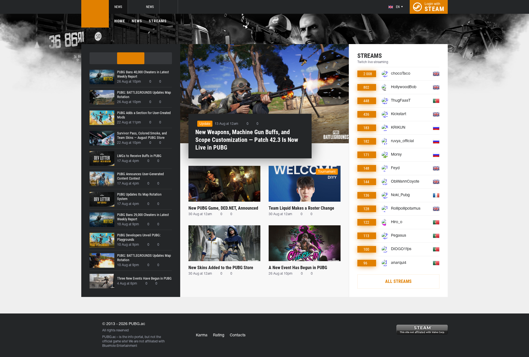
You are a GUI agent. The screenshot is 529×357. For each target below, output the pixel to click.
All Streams (398, 281)
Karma (201, 335)
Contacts (237, 335)
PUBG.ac (109, 337)
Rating (218, 335)
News (118, 7)
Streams (158, 21)
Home (119, 21)
